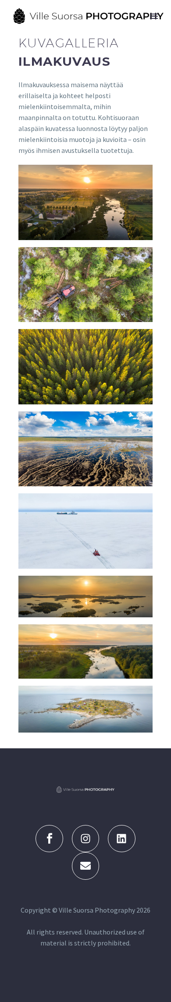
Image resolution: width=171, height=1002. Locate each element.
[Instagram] (85, 838)
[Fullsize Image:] (85, 202)
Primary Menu (154, 16)
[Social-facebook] (49, 838)
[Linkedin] (121, 838)
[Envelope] (85, 865)
